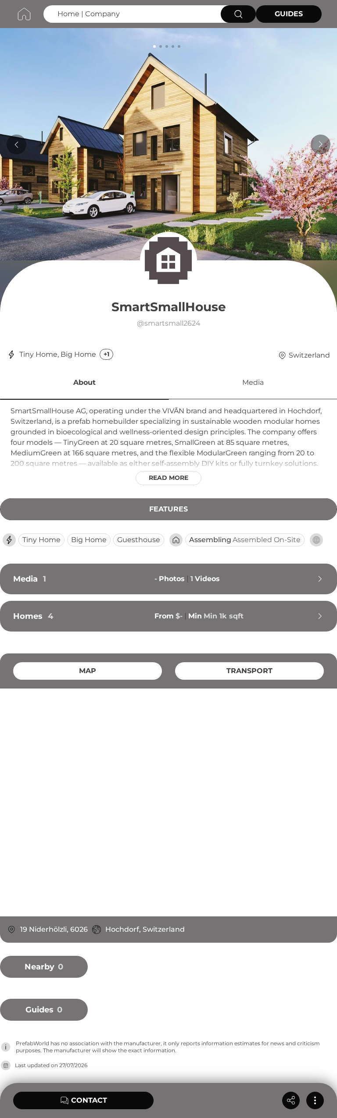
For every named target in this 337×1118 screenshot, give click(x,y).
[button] (84, 384)
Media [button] (253, 382)
